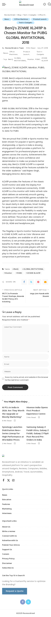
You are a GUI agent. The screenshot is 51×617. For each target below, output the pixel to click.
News (7, 19)
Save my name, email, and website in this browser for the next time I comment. (26, 378)
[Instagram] (13, 480)
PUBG (37, 59)
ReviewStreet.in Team (14, 48)
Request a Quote (14, 591)
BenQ (10, 59)
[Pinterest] (38, 282)
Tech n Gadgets (25, 23)
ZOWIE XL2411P (45, 59)
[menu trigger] (5, 4)
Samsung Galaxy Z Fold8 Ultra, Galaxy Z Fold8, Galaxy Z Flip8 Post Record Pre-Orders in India (37, 433)
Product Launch (39, 19)
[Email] (45, 282)
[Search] (49, 4)
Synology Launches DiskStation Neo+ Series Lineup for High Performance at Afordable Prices (13, 433)
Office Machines (21, 19)
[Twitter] (31, 282)
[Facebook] (24, 282)
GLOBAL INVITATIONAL (20, 59)
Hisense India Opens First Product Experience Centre (37, 410)
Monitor (30, 59)
